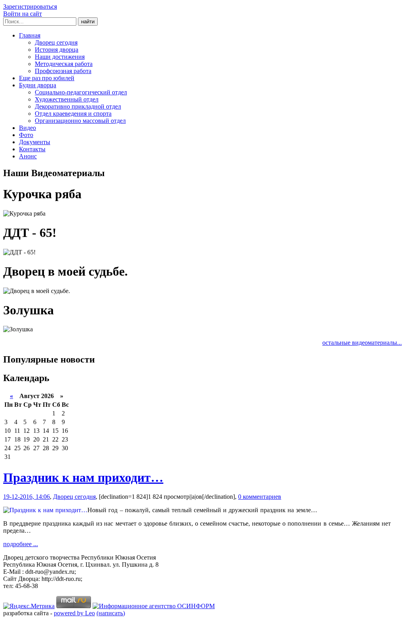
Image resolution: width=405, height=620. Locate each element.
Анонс (28, 156)
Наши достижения (60, 56)
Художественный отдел (66, 99)
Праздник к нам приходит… (83, 477)
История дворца (56, 49)
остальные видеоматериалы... (362, 342)
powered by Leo (74, 613)
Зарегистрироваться (30, 6)
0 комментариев (259, 496)
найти (88, 21)
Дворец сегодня (56, 42)
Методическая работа (64, 63)
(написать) (111, 613)
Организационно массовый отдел (80, 120)
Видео (27, 127)
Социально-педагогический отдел (81, 92)
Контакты (32, 149)
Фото (26, 135)
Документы (34, 142)
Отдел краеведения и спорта (73, 113)
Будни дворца (37, 85)
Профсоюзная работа (63, 71)
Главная (29, 35)
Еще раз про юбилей (46, 78)
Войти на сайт (22, 13)
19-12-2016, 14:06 (26, 496)
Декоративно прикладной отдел (78, 106)
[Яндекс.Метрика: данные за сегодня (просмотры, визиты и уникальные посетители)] (29, 606)
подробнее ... (20, 544)
